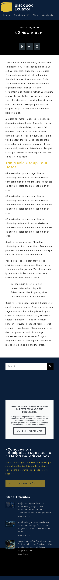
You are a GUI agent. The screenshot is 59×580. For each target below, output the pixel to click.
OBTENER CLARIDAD (29, 430)
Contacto (48, 15)
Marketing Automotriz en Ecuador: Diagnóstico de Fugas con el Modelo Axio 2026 (34, 527)
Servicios (19, 15)
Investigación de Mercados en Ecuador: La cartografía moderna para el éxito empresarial (35, 546)
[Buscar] (50, 366)
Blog (35, 15)
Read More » (24, 516)
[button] (22, 46)
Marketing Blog (29, 27)
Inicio (6, 15)
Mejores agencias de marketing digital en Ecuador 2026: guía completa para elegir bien (34, 508)
